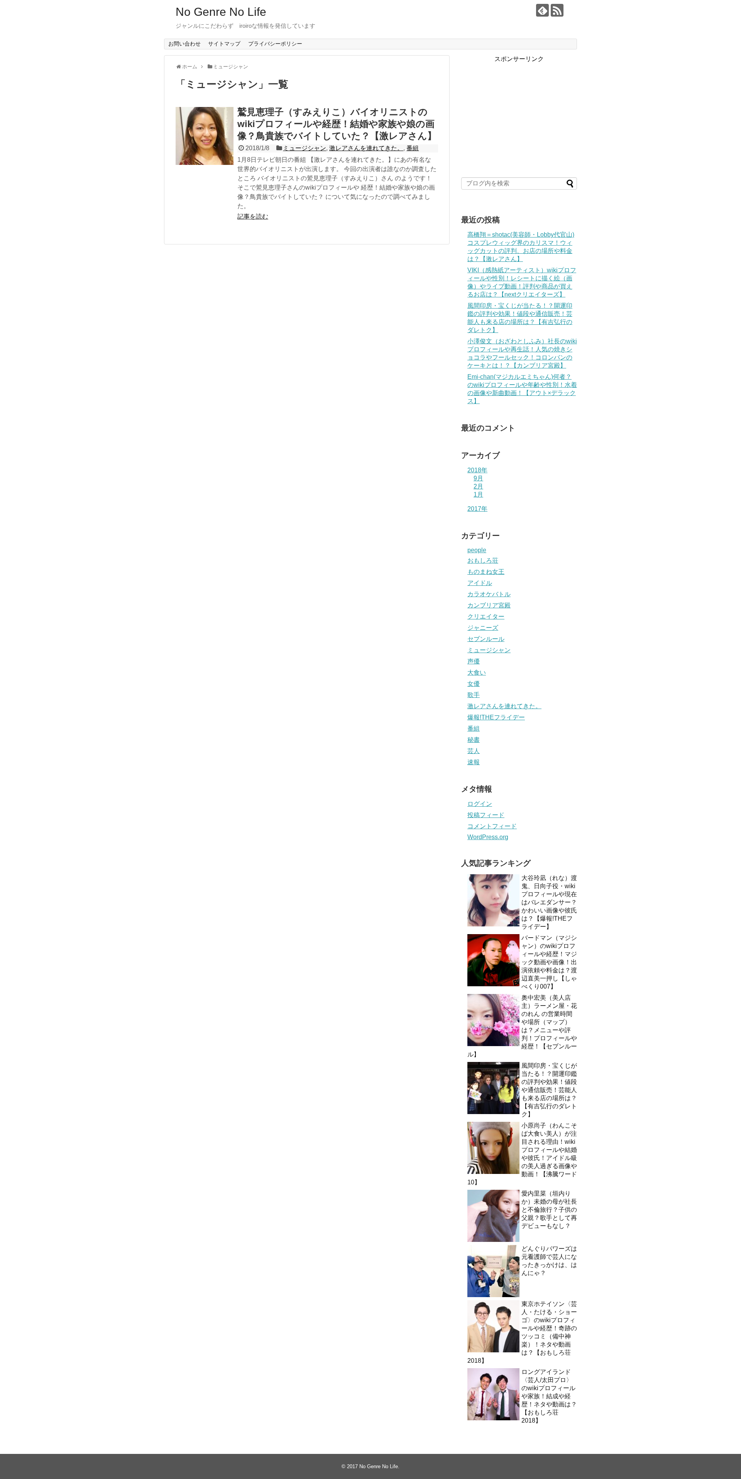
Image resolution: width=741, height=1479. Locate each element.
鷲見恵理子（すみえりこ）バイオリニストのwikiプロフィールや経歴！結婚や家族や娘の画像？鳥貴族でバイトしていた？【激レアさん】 (336, 124)
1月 (478, 494)
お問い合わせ (184, 44)
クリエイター (485, 616)
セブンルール (485, 639)
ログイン (479, 804)
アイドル (479, 583)
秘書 (473, 739)
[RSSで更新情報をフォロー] (557, 10)
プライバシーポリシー (275, 44)
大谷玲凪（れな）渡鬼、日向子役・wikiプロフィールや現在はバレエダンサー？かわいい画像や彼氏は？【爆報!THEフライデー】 (549, 902)
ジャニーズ (482, 627)
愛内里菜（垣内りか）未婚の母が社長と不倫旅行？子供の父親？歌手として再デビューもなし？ (549, 1209)
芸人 (473, 751)
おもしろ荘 (482, 560)
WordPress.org (487, 837)
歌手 (473, 695)
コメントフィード (492, 826)
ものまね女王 (485, 571)
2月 (478, 486)
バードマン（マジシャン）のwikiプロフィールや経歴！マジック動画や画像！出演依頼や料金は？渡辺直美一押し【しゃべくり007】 (549, 962)
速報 (473, 762)
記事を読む (252, 216)
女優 (473, 683)
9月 (478, 478)
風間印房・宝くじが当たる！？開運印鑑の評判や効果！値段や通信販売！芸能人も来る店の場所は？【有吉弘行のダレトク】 (549, 1090)
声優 (473, 661)
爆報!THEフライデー (496, 717)
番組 (412, 148)
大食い (476, 672)
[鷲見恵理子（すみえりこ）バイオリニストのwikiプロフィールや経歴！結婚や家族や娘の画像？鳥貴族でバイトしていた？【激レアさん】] (204, 136)
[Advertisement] (519, 111)
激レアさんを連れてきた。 (366, 148)
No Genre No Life (221, 11)
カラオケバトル (489, 594)
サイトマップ (224, 44)
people (476, 550)
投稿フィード (485, 815)
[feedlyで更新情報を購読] (542, 10)
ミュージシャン (304, 148)
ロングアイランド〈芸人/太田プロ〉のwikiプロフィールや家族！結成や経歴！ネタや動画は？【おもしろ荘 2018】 (549, 1396)
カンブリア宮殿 (489, 605)
